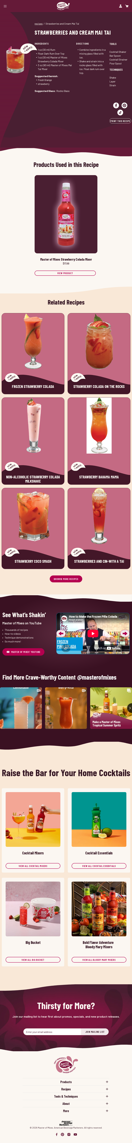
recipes (39, 23)
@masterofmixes (96, 677)
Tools (113, 44)
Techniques (116, 69)
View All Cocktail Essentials (99, 865)
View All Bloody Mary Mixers (99, 959)
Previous (61, 633)
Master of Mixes (63, 6)
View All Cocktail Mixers (33, 865)
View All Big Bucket (33, 959)
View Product (65, 273)
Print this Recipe (120, 120)
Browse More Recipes (66, 578)
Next (125, 633)
